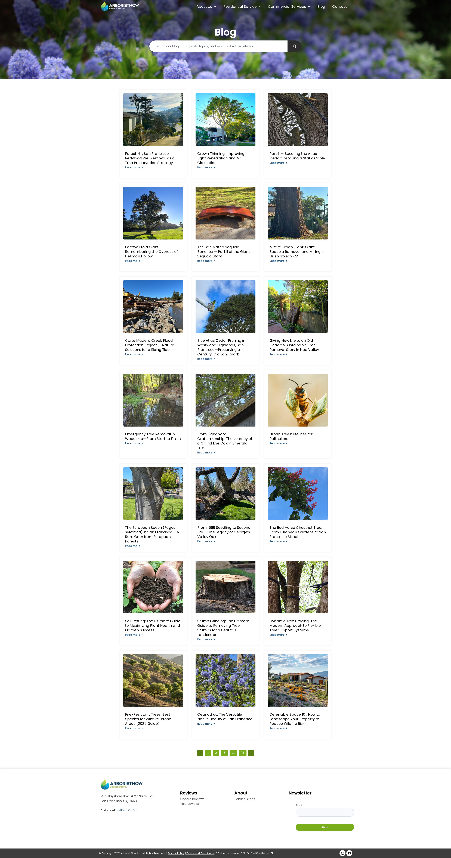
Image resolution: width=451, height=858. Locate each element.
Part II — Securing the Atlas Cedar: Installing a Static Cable (298, 156)
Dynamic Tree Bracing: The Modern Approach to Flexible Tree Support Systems (295, 626)
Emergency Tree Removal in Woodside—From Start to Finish (153, 436)
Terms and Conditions (200, 853)
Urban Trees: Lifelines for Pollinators (291, 436)
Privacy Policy (176, 853)
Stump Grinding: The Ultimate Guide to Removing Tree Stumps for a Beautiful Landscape (223, 628)
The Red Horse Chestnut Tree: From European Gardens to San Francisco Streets (298, 532)
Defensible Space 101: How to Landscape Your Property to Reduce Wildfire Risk (295, 719)
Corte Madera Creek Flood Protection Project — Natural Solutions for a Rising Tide (150, 345)
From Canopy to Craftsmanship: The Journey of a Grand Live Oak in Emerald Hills (224, 441)
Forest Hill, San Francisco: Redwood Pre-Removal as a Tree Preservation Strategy (150, 158)
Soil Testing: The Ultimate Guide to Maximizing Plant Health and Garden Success (152, 626)
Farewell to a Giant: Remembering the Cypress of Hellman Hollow (151, 252)
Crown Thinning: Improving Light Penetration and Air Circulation (221, 158)
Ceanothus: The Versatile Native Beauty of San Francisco (225, 716)
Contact (339, 6)
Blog (321, 6)
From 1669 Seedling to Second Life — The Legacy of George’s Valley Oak (224, 532)
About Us (204, 6)
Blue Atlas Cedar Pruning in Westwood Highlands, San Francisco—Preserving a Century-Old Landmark (221, 347)
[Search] (295, 46)
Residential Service (240, 6)
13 (243, 752)
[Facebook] (349, 853)
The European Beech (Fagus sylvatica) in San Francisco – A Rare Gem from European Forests (152, 534)
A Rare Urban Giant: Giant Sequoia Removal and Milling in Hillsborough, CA (297, 252)
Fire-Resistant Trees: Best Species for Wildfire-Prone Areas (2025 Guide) (148, 719)
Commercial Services (287, 6)
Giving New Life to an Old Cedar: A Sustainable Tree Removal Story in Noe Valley (294, 345)
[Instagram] (342, 853)
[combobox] (218, 46)
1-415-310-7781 (127, 810)
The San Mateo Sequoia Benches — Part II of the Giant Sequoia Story (223, 252)
